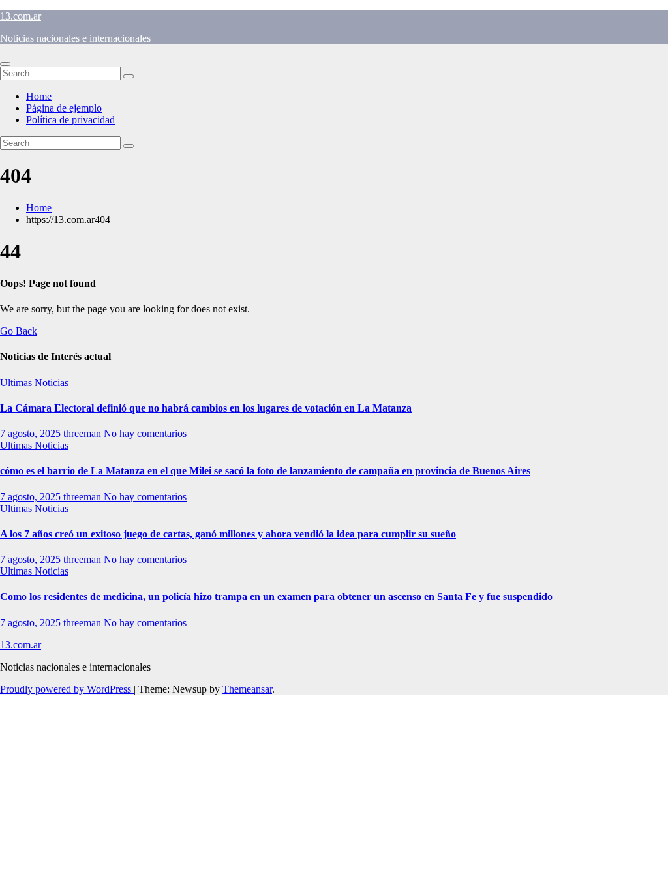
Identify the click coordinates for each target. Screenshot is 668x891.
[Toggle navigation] (5, 64)
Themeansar (247, 689)
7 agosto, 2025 (31, 433)
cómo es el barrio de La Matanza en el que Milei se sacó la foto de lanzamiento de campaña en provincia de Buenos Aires (265, 470)
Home (39, 96)
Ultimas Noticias (34, 382)
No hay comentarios (145, 433)
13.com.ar (20, 16)
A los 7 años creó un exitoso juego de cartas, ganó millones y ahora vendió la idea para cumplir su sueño (228, 533)
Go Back (18, 331)
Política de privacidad (70, 119)
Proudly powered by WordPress (67, 689)
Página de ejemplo (64, 107)
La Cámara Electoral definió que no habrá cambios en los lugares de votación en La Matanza (206, 408)
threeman (83, 433)
